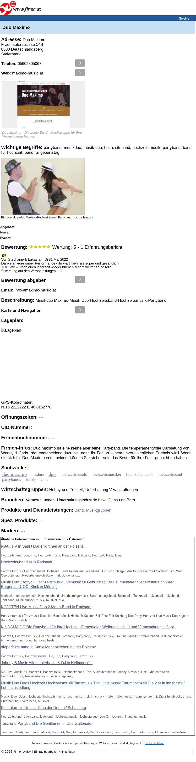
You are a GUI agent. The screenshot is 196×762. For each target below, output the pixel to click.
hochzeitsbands (73, 474)
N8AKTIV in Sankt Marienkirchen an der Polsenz (42, 546)
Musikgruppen (98, 510)
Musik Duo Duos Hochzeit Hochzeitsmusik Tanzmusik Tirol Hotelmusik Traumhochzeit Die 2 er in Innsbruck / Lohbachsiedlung (93, 685)
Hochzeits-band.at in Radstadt (26, 562)
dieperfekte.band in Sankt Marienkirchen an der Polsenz (48, 647)
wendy (31, 479)
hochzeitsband (170, 474)
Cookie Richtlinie (154, 743)
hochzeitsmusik (139, 474)
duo (52, 474)
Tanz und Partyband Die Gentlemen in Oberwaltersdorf (47, 723)
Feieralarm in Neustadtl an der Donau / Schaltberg (43, 708)
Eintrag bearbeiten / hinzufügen (54, 751)
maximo (38, 474)
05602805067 (21, 63)
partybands (11, 479)
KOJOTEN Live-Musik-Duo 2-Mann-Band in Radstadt (46, 607)
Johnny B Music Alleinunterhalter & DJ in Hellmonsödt (47, 663)
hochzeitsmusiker (106, 474)
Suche (184, 18)
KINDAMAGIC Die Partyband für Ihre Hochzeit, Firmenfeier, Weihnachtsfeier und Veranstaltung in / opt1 (88, 627)
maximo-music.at (22, 73)
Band (79, 510)
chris (44, 479)
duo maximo (14, 474)
